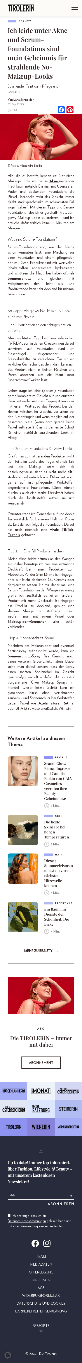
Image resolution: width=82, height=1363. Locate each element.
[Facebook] (61, 110)
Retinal (68, 703)
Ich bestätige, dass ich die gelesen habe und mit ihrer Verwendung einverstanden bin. (39, 1221)
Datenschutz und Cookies (41, 1303)
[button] (8, 1355)
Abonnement (41, 1063)
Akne (54, 181)
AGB (41, 1288)
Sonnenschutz (19, 279)
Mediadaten (41, 1264)
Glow (37, 662)
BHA (19, 709)
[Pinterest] (70, 110)
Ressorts (41, 1325)
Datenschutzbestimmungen (27, 1221)
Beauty (25, 21)
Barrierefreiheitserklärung (41, 1311)
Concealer (65, 186)
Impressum (41, 1280)
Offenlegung (41, 1272)
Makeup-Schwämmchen (27, 622)
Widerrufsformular (41, 1295)
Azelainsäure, (49, 703)
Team (41, 1256)
